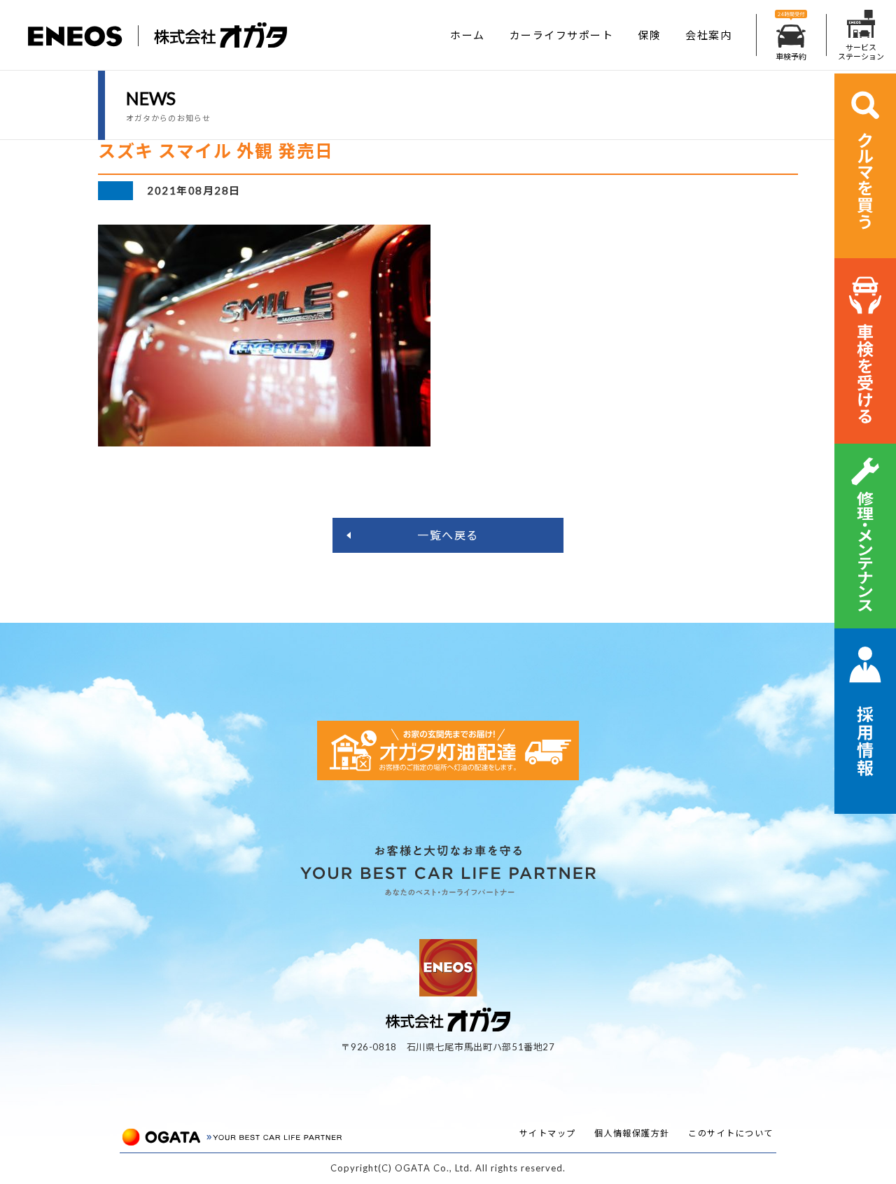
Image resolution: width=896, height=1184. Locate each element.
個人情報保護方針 (632, 1133)
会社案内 (708, 35)
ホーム (467, 35)
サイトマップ (547, 1133)
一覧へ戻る (448, 535)
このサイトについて (731, 1133)
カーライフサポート (562, 35)
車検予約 (791, 56)
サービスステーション (861, 52)
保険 (649, 35)
